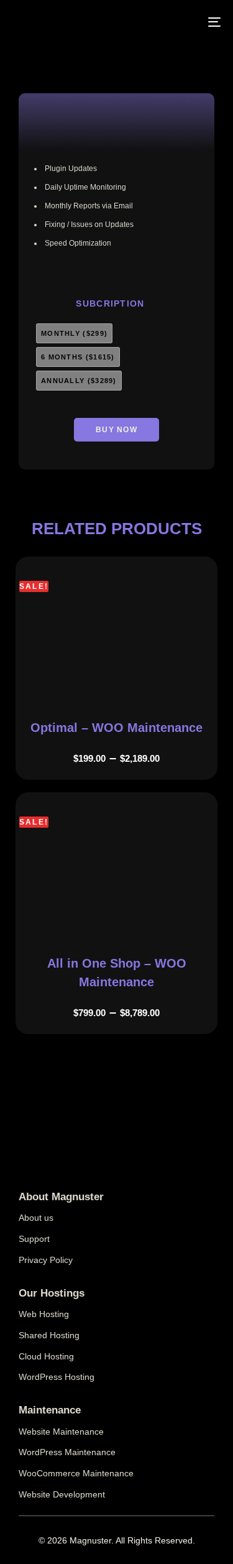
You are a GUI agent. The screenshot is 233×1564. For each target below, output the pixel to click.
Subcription (110, 303)
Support (34, 1239)
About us (36, 1218)
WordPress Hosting (56, 1377)
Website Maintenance (61, 1432)
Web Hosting (44, 1314)
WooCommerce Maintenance (76, 1473)
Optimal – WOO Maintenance (116, 727)
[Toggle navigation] (174, 22)
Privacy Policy (46, 1260)
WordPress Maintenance (67, 1452)
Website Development (62, 1494)
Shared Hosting (49, 1335)
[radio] (74, 333)
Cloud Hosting (46, 1356)
